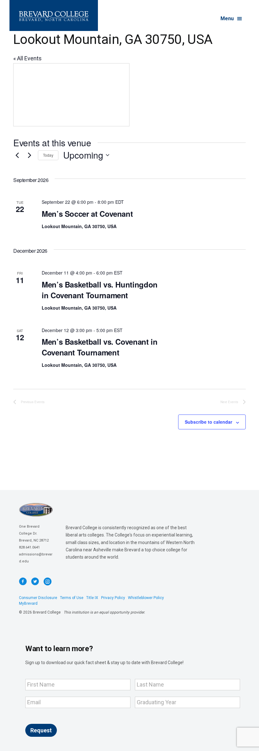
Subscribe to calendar (208, 422)
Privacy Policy (113, 598)
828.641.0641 (29, 547)
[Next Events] (29, 155)
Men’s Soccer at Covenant (87, 213)
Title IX (92, 598)
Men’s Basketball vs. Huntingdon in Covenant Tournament (100, 289)
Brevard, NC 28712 (34, 540)
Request (41, 730)
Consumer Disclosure (38, 598)
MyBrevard (28, 603)
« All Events (27, 58)
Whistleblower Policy (146, 598)
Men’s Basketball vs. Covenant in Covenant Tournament (99, 347)
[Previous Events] (17, 155)
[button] (232, 18)
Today (48, 155)
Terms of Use (71, 598)
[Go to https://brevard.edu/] (53, 15)
